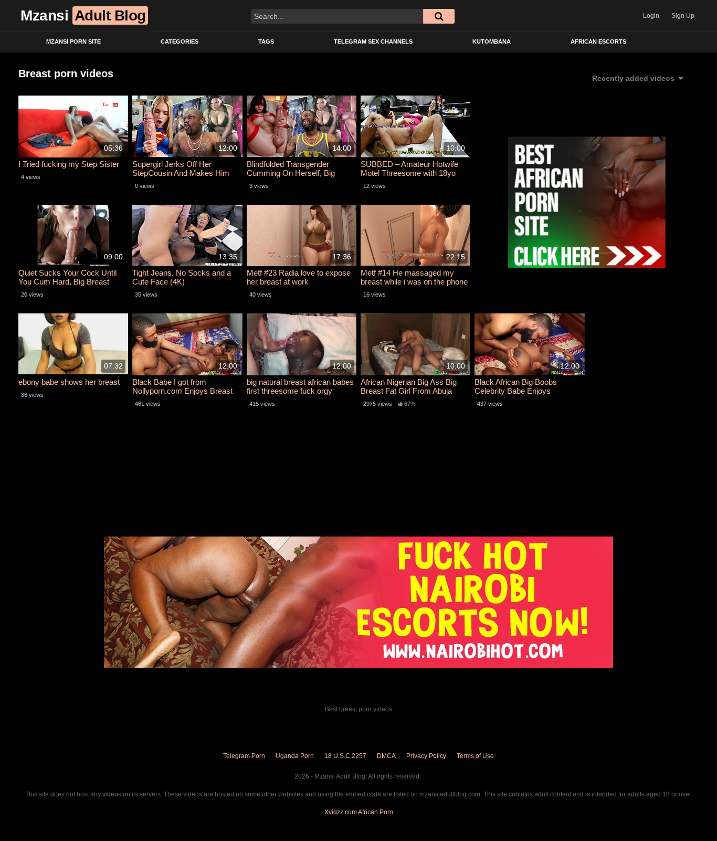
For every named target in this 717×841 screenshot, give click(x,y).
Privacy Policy (426, 756)
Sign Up (682, 15)
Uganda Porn (295, 756)
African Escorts (598, 41)
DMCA (386, 756)
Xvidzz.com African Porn (358, 812)
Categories (179, 41)
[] (439, 16)
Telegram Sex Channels (373, 41)
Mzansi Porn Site (73, 41)
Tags (266, 41)
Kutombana (491, 41)
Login (651, 15)
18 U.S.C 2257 (345, 756)
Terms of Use (475, 756)
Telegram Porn (244, 756)
